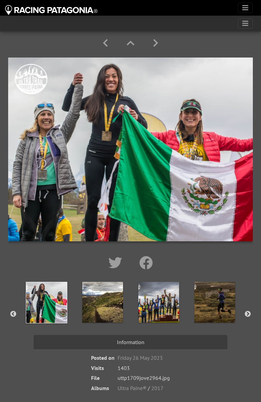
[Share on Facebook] (146, 263)
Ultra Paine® (132, 388)
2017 (157, 388)
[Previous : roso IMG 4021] (106, 43)
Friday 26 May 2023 (140, 357)
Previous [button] (13, 314)
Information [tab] (130, 342)
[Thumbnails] (132, 43)
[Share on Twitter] (117, 263)
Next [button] (247, 314)
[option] (46, 313)
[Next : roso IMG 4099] (156, 43)
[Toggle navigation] (245, 8)
